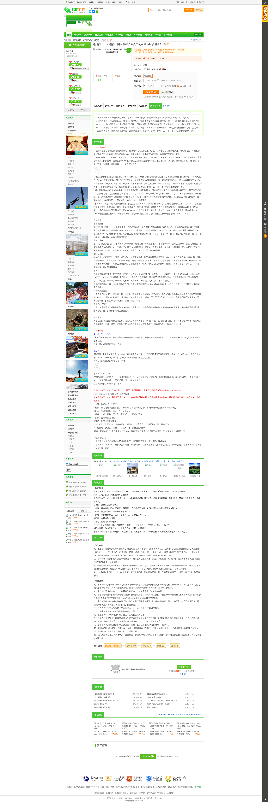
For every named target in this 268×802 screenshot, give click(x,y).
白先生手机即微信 (77, 68)
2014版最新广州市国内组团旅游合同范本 (162, 701)
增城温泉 (71, 262)
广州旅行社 (87, 40)
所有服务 (71, 425)
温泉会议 (71, 171)
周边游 (128, 34)
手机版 (201, 2)
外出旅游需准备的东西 (155, 697)
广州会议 (71, 178)
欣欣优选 (170, 793)
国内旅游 (149, 34)
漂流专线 (78, 34)
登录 (178, 2)
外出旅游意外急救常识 (102, 697)
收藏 (118, 76)
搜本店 (199, 10)
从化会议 (71, 157)
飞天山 (130, 461)
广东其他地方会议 (74, 181)
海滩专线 (71, 279)
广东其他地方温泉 (74, 275)
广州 (145, 65)
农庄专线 (71, 307)
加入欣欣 (119, 798)
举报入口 (197, 787)
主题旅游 (118, 793)
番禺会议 (71, 164)
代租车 (70, 442)
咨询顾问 (167, 92)
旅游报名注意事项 (101, 704)
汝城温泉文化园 (148, 461)
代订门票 (71, 449)
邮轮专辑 (71, 127)
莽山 (97, 177)
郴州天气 (180, 461)
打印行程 (166, 106)
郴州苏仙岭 (133, 476)
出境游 (158, 34)
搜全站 (189, 10)
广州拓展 (71, 211)
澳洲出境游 (72, 399)
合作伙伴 (128, 798)
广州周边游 (151, 793)
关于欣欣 (110, 798)
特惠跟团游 (81, 2)
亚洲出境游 (72, 413)
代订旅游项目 (73, 433)
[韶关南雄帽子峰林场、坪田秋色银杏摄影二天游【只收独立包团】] (133, 728)
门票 (120, 2)
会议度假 (99, 34)
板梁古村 (158, 461)
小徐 (75, 81)
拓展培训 (88, 34)
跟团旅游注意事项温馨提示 (157, 694)
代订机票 (71, 453)
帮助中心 (158, 798)
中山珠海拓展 (73, 218)
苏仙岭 (123, 461)
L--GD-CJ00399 (97, 780)
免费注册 (183, 2)
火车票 (126, 2)
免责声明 (138, 798)
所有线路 (71, 123)
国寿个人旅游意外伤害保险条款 (158, 704)
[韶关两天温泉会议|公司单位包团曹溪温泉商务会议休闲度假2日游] (161, 728)
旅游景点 (133, 793)
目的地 (91, 2)
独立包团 (148, 76)
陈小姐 (76, 105)
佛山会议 (71, 167)
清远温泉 (71, 265)
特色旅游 (109, 34)
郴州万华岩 (164, 476)
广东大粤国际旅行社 (96, 8)
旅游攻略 (142, 793)
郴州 (119, 151)
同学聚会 (162, 715)
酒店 (114, 2)
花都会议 (71, 161)
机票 (108, 2)
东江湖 (116, 461)
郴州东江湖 (117, 476)
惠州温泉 (71, 269)
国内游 (96, 40)
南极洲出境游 (73, 392)
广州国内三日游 (193, 715)
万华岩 (137, 461)
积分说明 (183, 674)
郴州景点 (171, 461)
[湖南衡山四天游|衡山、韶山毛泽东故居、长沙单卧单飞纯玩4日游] (189, 728)
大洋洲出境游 (73, 395)
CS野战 (119, 34)
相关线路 (98, 715)
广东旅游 (138, 34)
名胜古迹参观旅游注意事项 (104, 694)
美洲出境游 (72, 406)
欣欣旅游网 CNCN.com (134, 801)
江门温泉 (71, 272)
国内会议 (71, 184)
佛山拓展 (71, 225)
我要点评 (185, 667)
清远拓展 (71, 215)
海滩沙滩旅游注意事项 (102, 707)
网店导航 (198, 35)
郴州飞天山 (148, 476)
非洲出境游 (72, 403)
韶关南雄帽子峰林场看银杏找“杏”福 (107, 701)
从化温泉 (71, 259)
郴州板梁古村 (195, 476)
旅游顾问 (100, 2)
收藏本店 (71, 110)
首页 (69, 34)
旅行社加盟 (148, 798)
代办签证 (71, 436)
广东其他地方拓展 (74, 228)
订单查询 (192, 2)
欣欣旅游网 (77, 40)
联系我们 (168, 34)
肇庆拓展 (71, 221)
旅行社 (125, 793)
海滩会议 (71, 174)
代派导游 (71, 439)
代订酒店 (71, 446)
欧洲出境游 (72, 410)
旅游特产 (71, 429)
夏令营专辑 (72, 131)
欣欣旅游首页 (99, 793)
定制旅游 (109, 793)
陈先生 (76, 93)
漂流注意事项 (152, 707)
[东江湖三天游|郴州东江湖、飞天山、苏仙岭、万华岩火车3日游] (106, 728)
